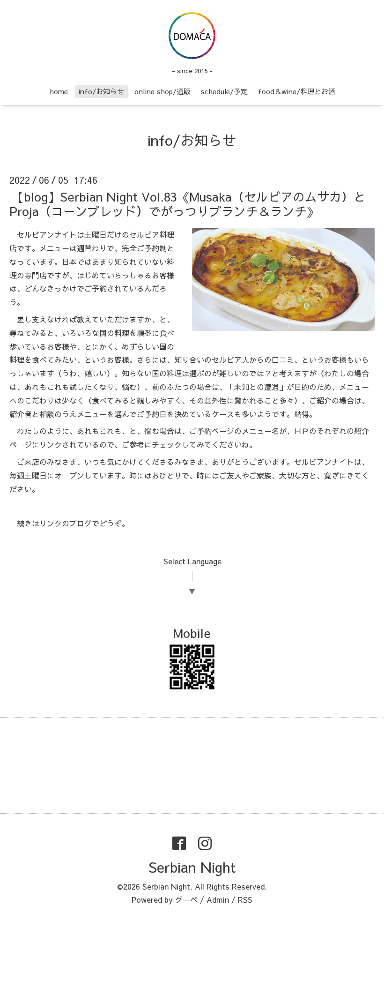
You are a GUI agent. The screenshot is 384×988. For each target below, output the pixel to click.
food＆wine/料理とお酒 (296, 91)
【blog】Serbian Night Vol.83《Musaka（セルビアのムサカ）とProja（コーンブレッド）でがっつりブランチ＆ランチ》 (187, 203)
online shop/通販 (162, 91)
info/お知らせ (101, 91)
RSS (245, 899)
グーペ (186, 899)
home (59, 91)
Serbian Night (192, 866)
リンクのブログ (65, 523)
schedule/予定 (224, 91)
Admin (218, 899)
